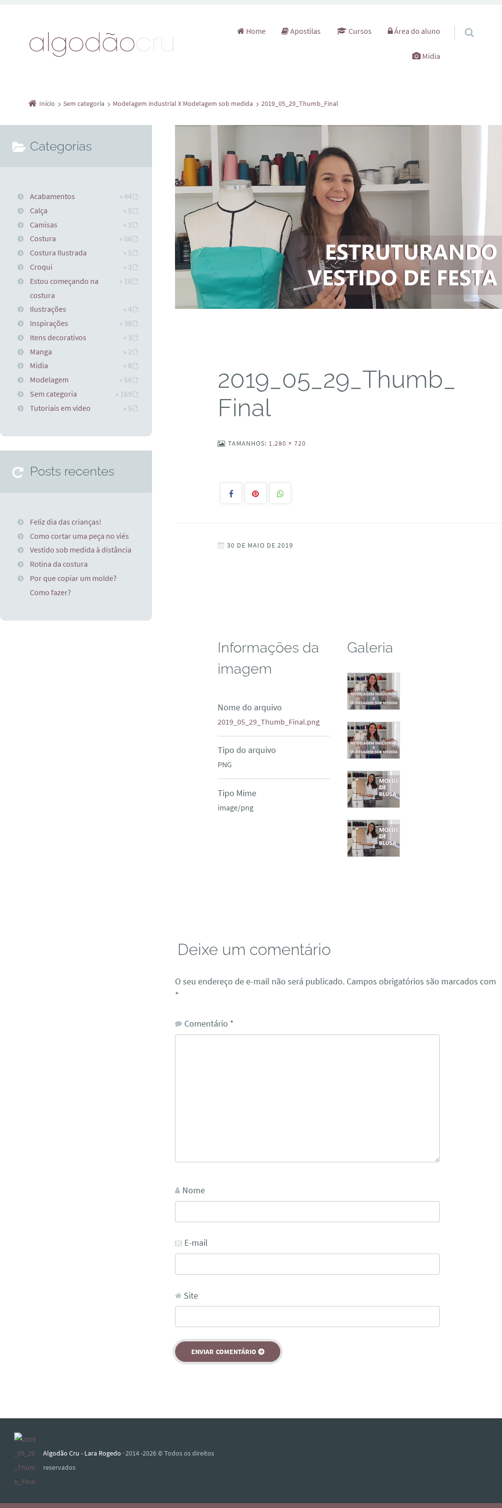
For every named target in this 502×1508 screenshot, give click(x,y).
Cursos (359, 31)
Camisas (43, 224)
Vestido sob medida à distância (80, 549)
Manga (41, 351)
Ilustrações (48, 309)
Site (191, 1295)
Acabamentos (52, 196)
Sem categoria (53, 394)
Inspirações (49, 323)
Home (255, 31)
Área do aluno (416, 31)
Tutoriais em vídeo (60, 408)
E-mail (196, 1242)
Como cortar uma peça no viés (79, 536)
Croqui (41, 267)
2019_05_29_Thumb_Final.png (269, 722)
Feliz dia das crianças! (65, 522)
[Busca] (460, 22)
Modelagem (49, 379)
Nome (193, 1190)
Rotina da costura (59, 564)
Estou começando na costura (64, 288)
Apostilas (305, 31)
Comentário (209, 1023)
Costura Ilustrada (58, 252)
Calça (39, 210)
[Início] (28, 1461)
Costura (43, 238)
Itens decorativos (58, 337)
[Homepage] (102, 44)
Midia (430, 56)
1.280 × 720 (287, 443)
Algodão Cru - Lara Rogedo (82, 1453)
